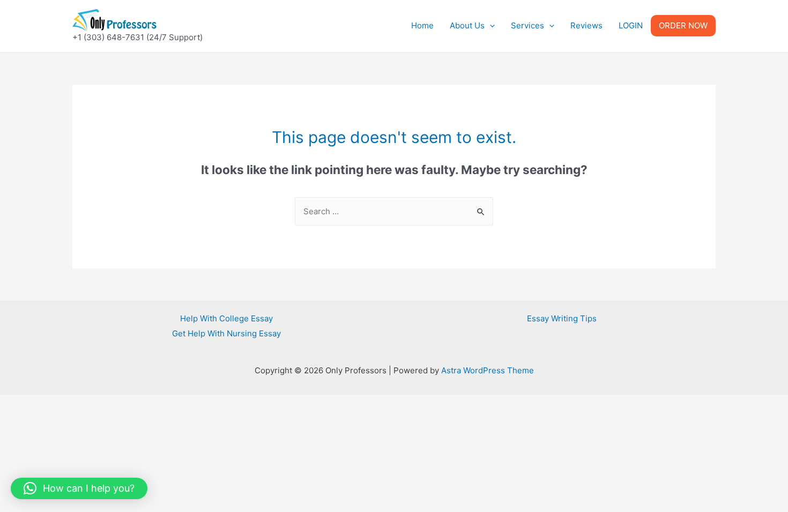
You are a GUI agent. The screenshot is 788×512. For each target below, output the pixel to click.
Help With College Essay (226, 318)
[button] (79, 488)
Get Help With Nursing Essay (226, 333)
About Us (467, 25)
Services (527, 25)
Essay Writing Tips (562, 318)
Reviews (586, 25)
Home (422, 25)
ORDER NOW (683, 25)
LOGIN (631, 25)
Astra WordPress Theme (487, 370)
